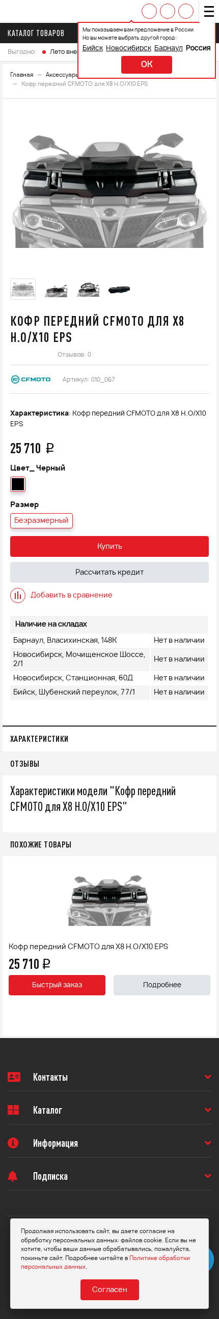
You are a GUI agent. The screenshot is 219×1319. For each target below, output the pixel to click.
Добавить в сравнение (72, 595)
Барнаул (168, 48)
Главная (21, 75)
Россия (198, 48)
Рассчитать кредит (109, 572)
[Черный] (17, 484)
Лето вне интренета (80, 52)
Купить (109, 546)
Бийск (93, 48)
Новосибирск (128, 48)
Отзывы (24, 763)
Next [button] (206, 945)
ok (146, 65)
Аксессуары (62, 75)
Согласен (109, 1290)
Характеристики (39, 738)
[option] (109, 190)
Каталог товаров (36, 33)
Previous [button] (13, 945)
